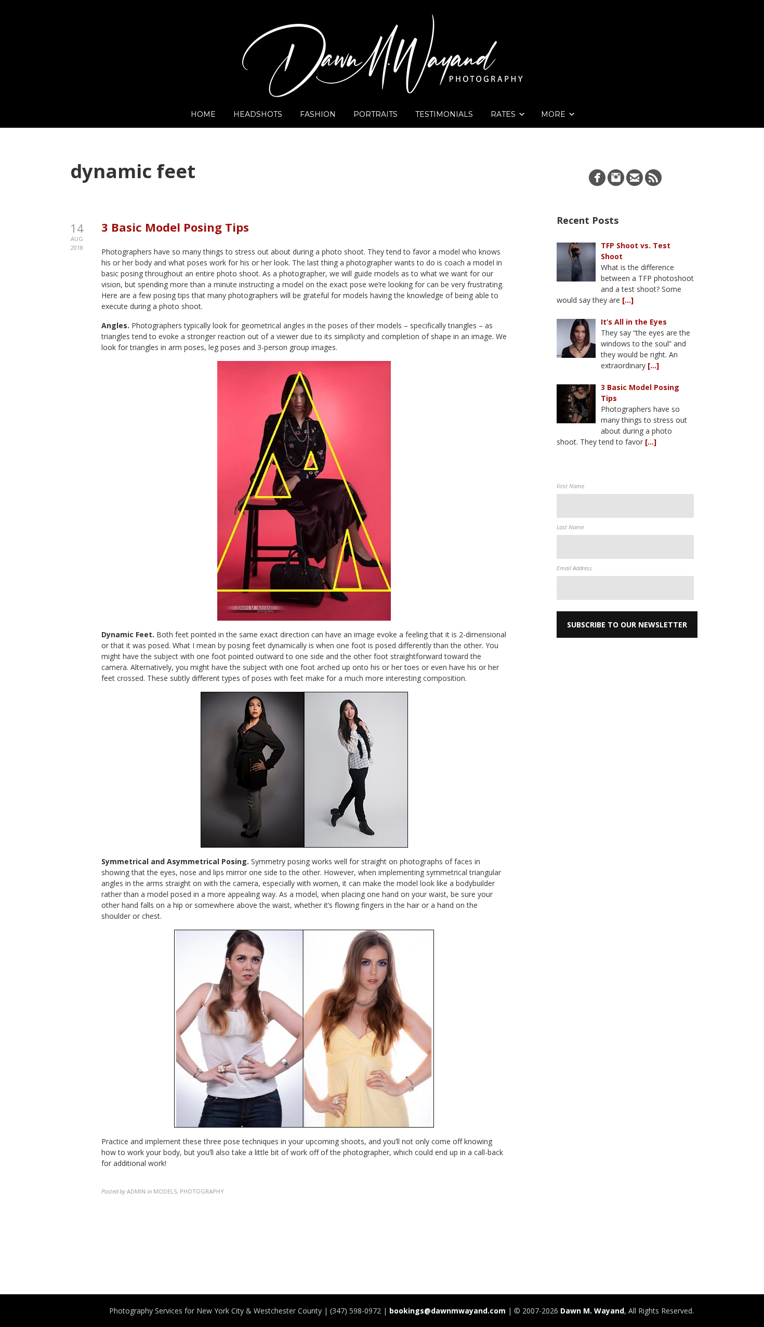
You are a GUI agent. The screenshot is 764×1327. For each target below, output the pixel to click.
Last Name (570, 527)
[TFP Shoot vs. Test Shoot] (576, 262)
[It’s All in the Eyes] (576, 338)
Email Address (574, 568)
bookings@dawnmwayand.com (447, 1311)
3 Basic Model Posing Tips (175, 227)
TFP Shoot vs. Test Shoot (635, 250)
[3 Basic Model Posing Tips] (576, 403)
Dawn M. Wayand (592, 1311)
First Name (570, 486)
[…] (628, 300)
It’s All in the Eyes (634, 322)
